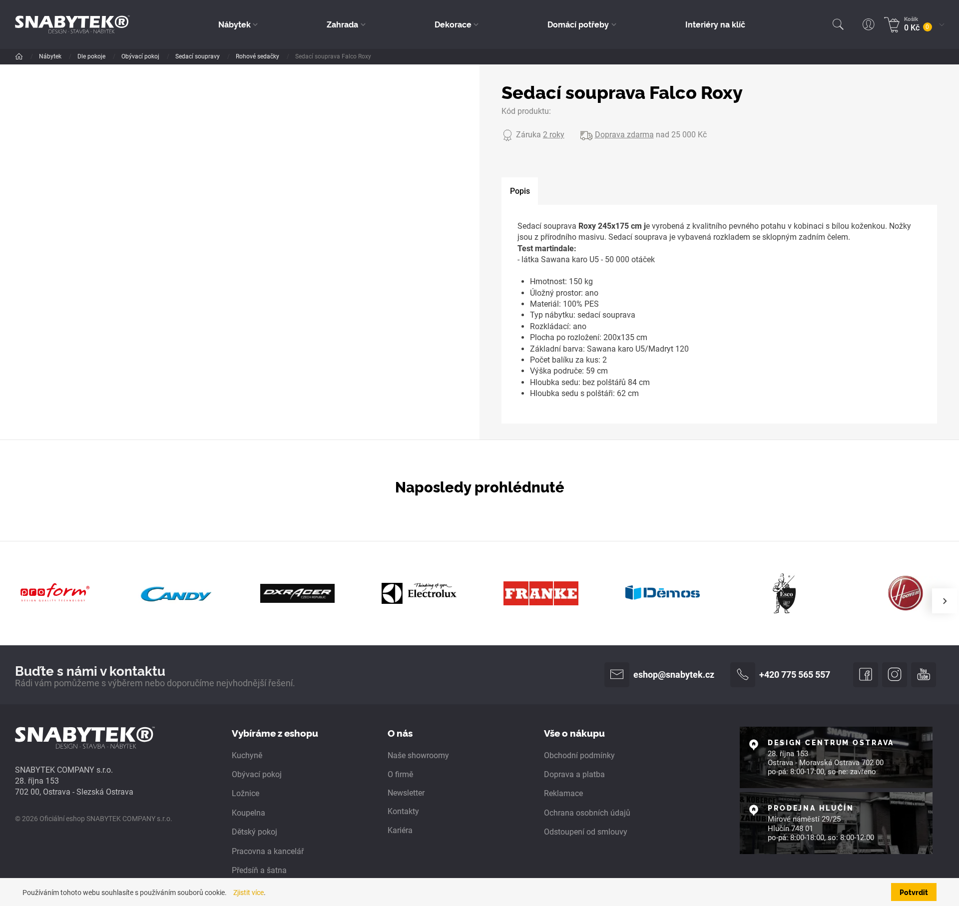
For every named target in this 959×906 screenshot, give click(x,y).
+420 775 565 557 (794, 675)
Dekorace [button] (453, 23)
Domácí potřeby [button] (578, 23)
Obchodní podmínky (579, 755)
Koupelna (248, 813)
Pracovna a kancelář (268, 851)
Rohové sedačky (258, 56)
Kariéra (400, 830)
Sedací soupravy (198, 56)
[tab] (519, 191)
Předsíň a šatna (259, 870)
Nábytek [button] (234, 23)
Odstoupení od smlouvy (585, 832)
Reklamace (563, 793)
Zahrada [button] (342, 23)
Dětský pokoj (254, 832)
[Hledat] (838, 24)
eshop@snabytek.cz (673, 675)
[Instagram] (894, 674)
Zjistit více (248, 893)
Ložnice (245, 793)
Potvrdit (914, 892)
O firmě (400, 774)
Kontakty (403, 811)
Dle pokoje (92, 56)
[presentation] (944, 600)
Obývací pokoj (141, 56)
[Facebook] (865, 674)
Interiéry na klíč (715, 23)
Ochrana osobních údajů (587, 813)
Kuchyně (247, 755)
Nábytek (51, 56)
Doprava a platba (574, 774)
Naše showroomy (418, 755)
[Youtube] (923, 674)
